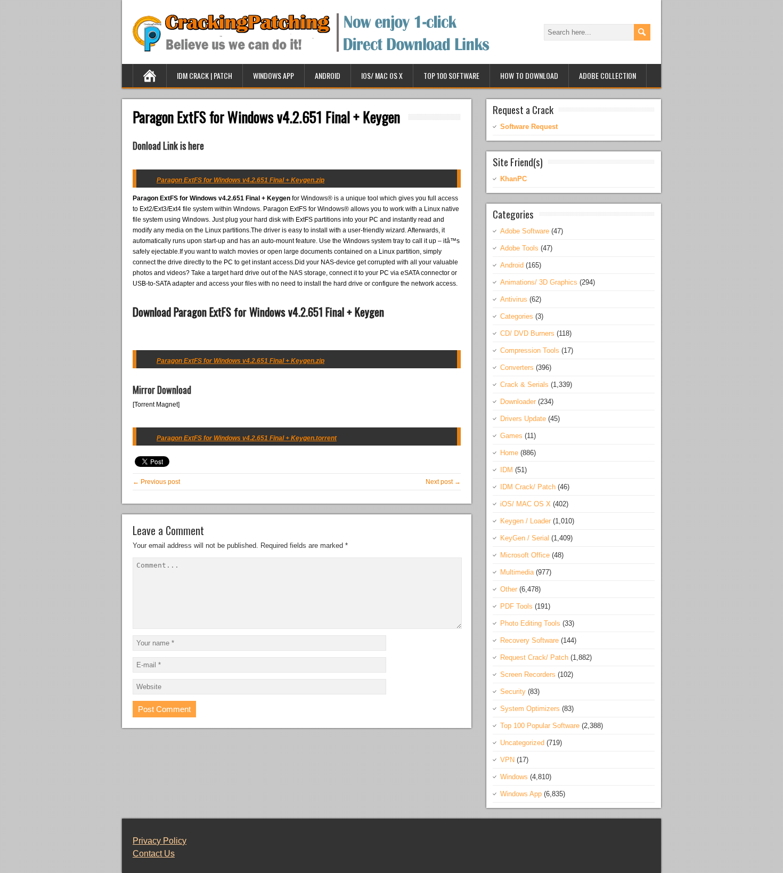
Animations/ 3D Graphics (538, 282)
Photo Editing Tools (530, 623)
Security (513, 692)
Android (327, 75)
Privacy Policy (159, 840)
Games (511, 436)
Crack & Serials (524, 385)
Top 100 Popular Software (540, 726)
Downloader (518, 402)
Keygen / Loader (525, 521)
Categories (516, 316)
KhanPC (513, 179)
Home (509, 453)
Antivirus (513, 299)
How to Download (529, 75)
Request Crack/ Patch (534, 657)
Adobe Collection (607, 75)
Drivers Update (523, 419)
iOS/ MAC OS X (382, 75)
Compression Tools (529, 350)
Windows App (273, 75)
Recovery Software (529, 640)
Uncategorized (522, 743)
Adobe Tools (519, 248)
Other (508, 589)
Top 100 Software (451, 75)
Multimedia (517, 572)
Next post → (443, 482)
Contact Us (154, 853)
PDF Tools (516, 606)
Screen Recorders (528, 674)
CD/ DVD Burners (527, 333)
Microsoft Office (525, 555)
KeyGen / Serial (524, 538)
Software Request (529, 127)
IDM (506, 470)
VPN (507, 760)
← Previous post (156, 482)
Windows (514, 777)
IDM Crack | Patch (204, 75)
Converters (517, 367)
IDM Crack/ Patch (528, 487)
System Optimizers (530, 709)
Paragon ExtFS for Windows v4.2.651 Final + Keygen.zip (240, 361)
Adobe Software (524, 231)
